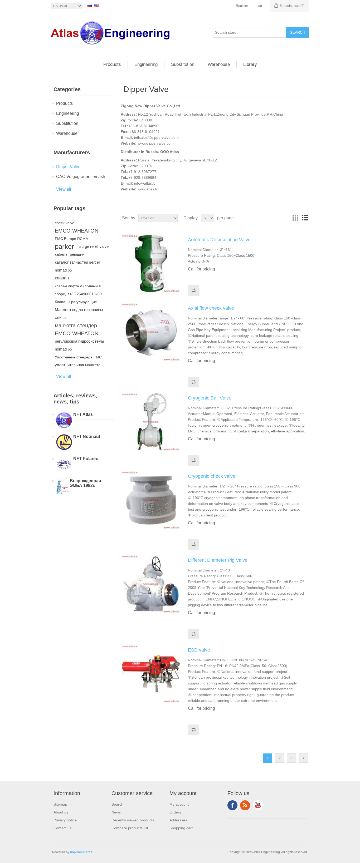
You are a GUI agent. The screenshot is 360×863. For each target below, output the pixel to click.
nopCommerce (81, 852)
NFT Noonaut (86, 436)
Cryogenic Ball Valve (209, 398)
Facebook (232, 805)
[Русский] (89, 5)
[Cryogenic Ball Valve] (151, 422)
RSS (245, 805)
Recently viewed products (132, 820)
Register (242, 6)
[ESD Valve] (151, 674)
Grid (295, 218)
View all (63, 189)
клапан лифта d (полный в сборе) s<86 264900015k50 (78, 290)
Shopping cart (181, 828)
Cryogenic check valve (211, 476)
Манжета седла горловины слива (79, 313)
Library (250, 64)
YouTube (258, 805)
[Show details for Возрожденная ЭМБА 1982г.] (62, 487)
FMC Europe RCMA (71, 238)
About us (60, 812)
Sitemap (60, 804)
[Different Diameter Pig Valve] (151, 584)
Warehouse (219, 64)
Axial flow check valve (211, 308)
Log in (260, 6)
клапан (62, 277)
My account (179, 804)
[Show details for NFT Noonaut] (64, 442)
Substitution (182, 64)
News (116, 812)
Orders (175, 812)
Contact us (62, 828)
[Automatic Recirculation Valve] (151, 263)
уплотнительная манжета (77, 365)
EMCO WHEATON (76, 231)
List (304, 218)
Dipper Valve (68, 166)
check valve (64, 223)
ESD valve (199, 650)
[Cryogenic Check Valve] (151, 500)
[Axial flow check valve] (151, 332)
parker (64, 246)
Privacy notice (65, 820)
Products (112, 64)
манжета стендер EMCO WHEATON (76, 329)
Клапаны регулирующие (76, 302)
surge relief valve (94, 246)
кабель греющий (69, 254)
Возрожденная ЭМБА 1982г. (85, 483)
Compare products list (129, 828)
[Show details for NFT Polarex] (64, 465)
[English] (96, 5)
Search (117, 804)
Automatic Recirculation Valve (219, 239)
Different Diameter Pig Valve (217, 560)
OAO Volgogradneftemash (80, 176)
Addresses (178, 820)
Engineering (146, 64)
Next (303, 758)
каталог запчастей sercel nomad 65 (77, 266)
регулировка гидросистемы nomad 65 (79, 345)
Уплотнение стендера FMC (78, 357)
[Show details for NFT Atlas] (64, 420)
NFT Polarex (85, 458)
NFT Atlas (83, 414)
